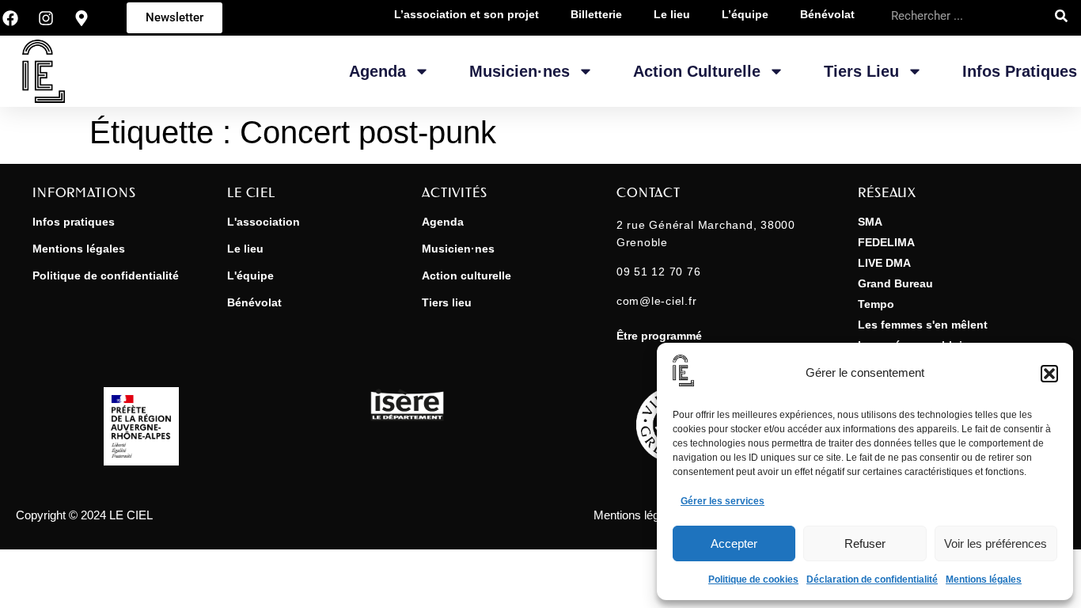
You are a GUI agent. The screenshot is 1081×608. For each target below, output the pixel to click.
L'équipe (250, 275)
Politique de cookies (753, 579)
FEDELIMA (886, 242)
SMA (870, 221)
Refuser (865, 543)
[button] (1049, 374)
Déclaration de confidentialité (872, 579)
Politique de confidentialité (105, 275)
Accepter (734, 543)
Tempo (876, 304)
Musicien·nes (519, 71)
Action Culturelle (696, 71)
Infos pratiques (1019, 71)
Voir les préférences (995, 543)
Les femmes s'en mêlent (923, 324)
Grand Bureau (895, 283)
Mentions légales (984, 579)
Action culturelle (466, 275)
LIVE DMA (884, 262)
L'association (263, 221)
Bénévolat (254, 302)
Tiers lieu (447, 302)
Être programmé (659, 335)
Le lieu (245, 248)
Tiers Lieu (861, 71)
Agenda (377, 71)
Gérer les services (722, 501)
